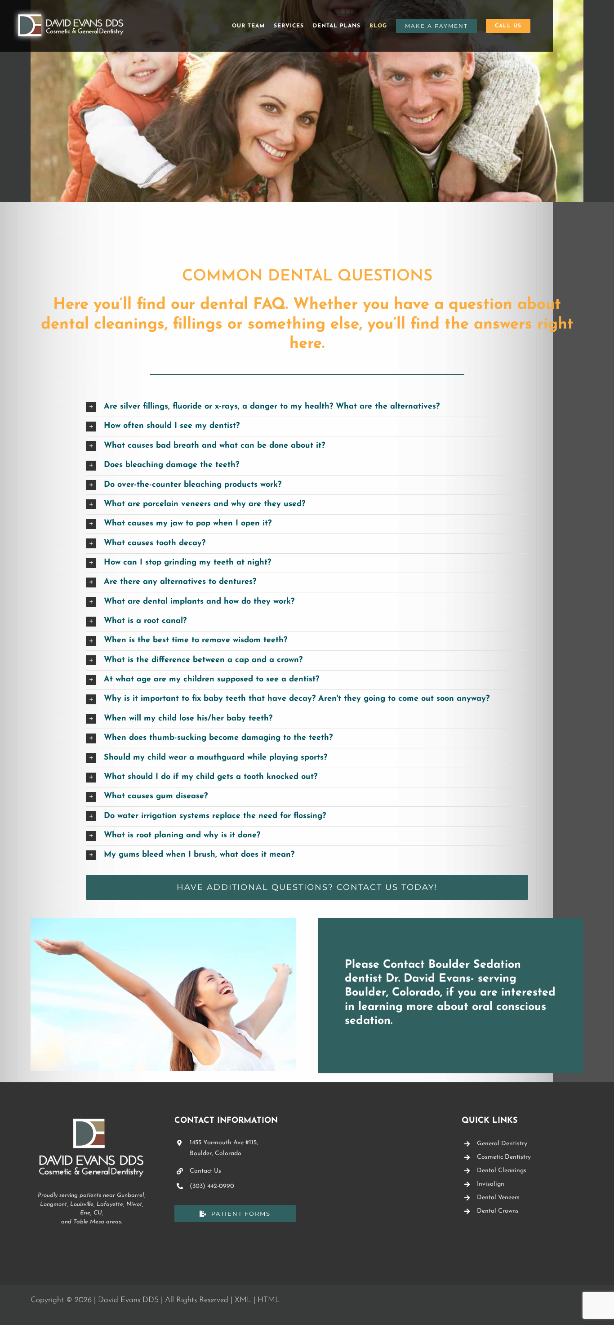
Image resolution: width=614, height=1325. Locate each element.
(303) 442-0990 (212, 1186)
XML (243, 1300)
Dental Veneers (498, 1197)
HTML (269, 1300)
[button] (307, 407)
